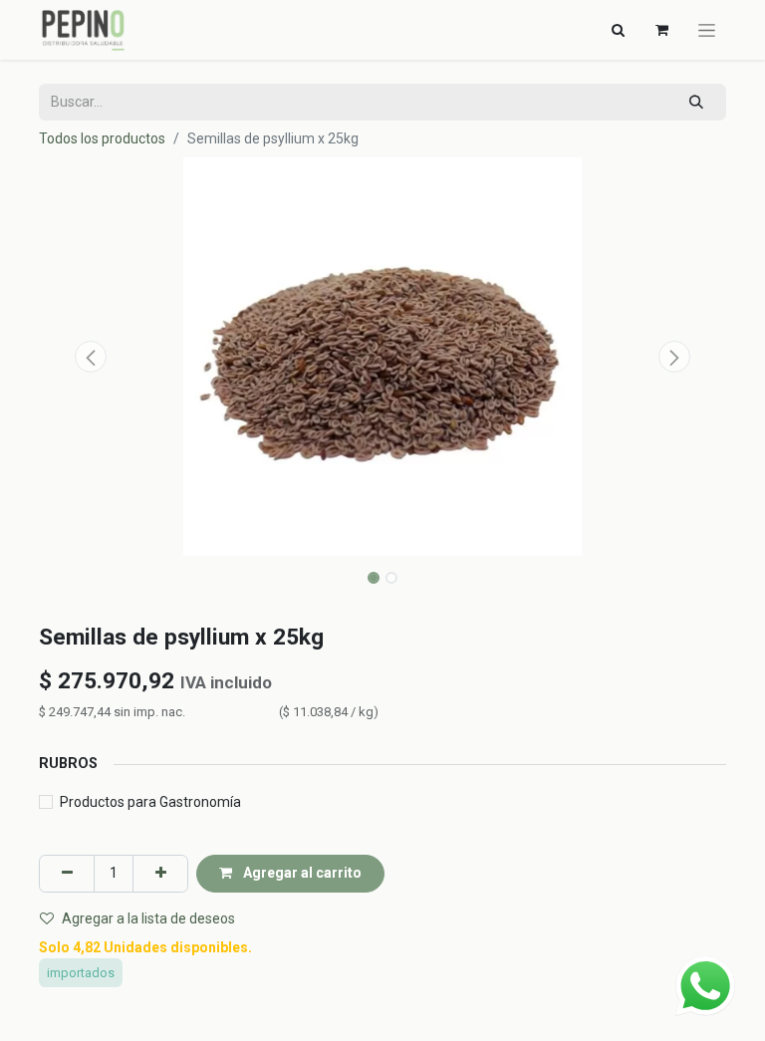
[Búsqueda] (696, 102)
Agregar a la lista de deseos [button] (148, 918)
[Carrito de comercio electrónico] (661, 30)
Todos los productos (102, 138)
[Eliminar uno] (67, 873)
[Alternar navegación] (706, 30)
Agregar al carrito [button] (301, 873)
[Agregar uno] (160, 873)
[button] (90, 357)
